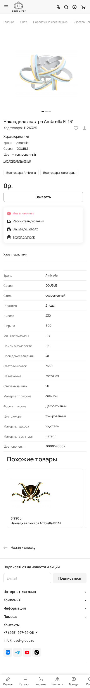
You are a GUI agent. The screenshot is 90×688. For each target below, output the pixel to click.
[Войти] (74, 7)
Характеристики (15, 254)
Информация (14, 608)
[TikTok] (36, 652)
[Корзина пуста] (83, 7)
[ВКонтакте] (7, 652)
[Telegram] (17, 652)
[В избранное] (76, 128)
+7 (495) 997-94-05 (18, 633)
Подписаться (69, 578)
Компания (12, 600)
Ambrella (51, 275)
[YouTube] (27, 652)
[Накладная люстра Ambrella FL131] (46, 73)
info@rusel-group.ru (18, 640)
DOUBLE (51, 285)
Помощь (10, 616)
